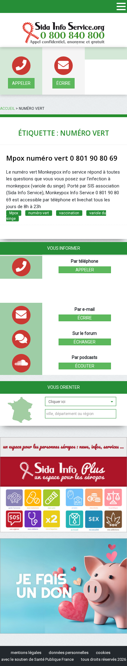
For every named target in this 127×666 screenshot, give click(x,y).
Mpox (13, 213)
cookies (103, 652)
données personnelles (68, 652)
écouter (84, 366)
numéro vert (38, 213)
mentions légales (26, 652)
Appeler (21, 83)
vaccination (69, 213)
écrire (63, 83)
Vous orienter (63, 387)
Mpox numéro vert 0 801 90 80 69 (61, 157)
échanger (85, 341)
